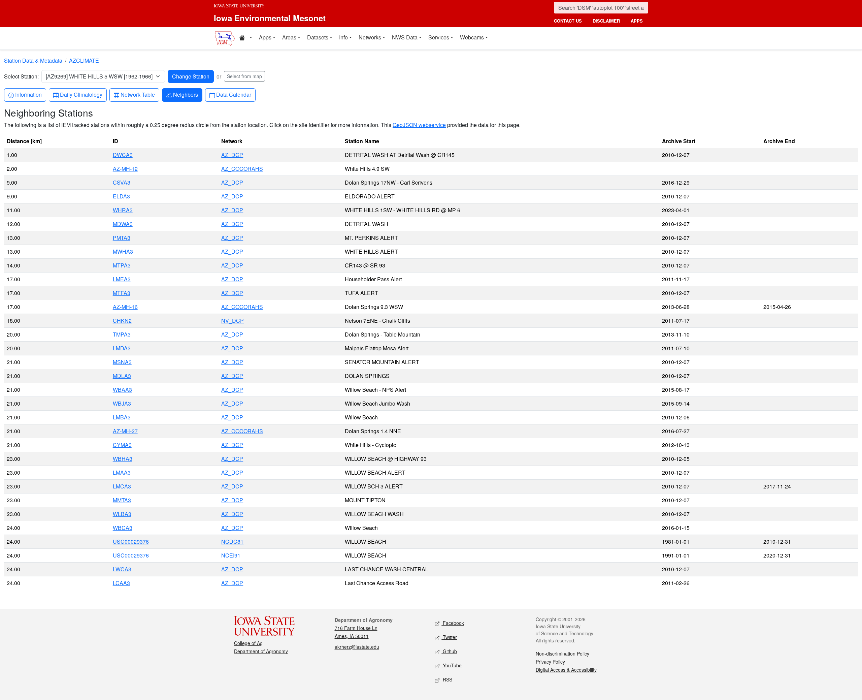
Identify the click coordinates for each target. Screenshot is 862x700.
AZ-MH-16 (125, 307)
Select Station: (21, 76)
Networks (370, 37)
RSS (446, 679)
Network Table (137, 94)
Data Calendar (233, 94)
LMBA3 (122, 417)
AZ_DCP (232, 155)
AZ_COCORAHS (242, 168)
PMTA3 (121, 238)
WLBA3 (122, 514)
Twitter (449, 637)
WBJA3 (122, 403)
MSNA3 (122, 362)
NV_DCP (232, 320)
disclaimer (606, 21)
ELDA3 (121, 196)
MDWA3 (123, 224)
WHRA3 (123, 210)
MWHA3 (123, 251)
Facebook (452, 622)
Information (28, 94)
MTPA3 (122, 265)
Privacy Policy (550, 661)
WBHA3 (122, 459)
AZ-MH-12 (125, 168)
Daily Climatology (81, 94)
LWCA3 (122, 569)
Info (343, 37)
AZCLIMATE (84, 60)
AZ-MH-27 (125, 431)
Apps (265, 37)
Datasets (317, 37)
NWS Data (405, 37)
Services (438, 37)
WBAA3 (122, 389)
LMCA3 (122, 486)
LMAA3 (122, 472)
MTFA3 (121, 293)
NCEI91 (230, 555)
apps (637, 21)
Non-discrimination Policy (562, 653)
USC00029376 (131, 541)
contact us (568, 21)
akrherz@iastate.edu (357, 646)
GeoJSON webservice (419, 125)
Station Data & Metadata (33, 60)
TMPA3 (122, 334)
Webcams (472, 37)
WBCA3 (122, 528)
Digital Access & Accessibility (566, 669)
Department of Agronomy (261, 651)
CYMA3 (122, 445)
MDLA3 (122, 376)
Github (449, 651)
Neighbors (185, 94)
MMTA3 (122, 500)
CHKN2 (122, 320)
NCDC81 (232, 541)
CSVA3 (121, 182)
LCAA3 (121, 583)
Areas (289, 37)
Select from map (244, 76)
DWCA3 (123, 155)
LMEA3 (122, 279)
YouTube (451, 665)
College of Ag (248, 643)
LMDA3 (122, 348)
